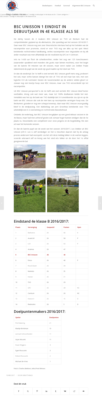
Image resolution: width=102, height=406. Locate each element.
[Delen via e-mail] (83, 391)
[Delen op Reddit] (74, 391)
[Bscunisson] (13, 5)
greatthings (28, 375)
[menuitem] (47, 5)
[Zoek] (94, 5)
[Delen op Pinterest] (37, 391)
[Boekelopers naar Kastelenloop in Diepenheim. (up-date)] (2, 203)
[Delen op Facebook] (18, 391)
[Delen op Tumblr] (55, 391)
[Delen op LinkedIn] (46, 391)
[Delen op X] (28, 391)
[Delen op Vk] (65, 391)
